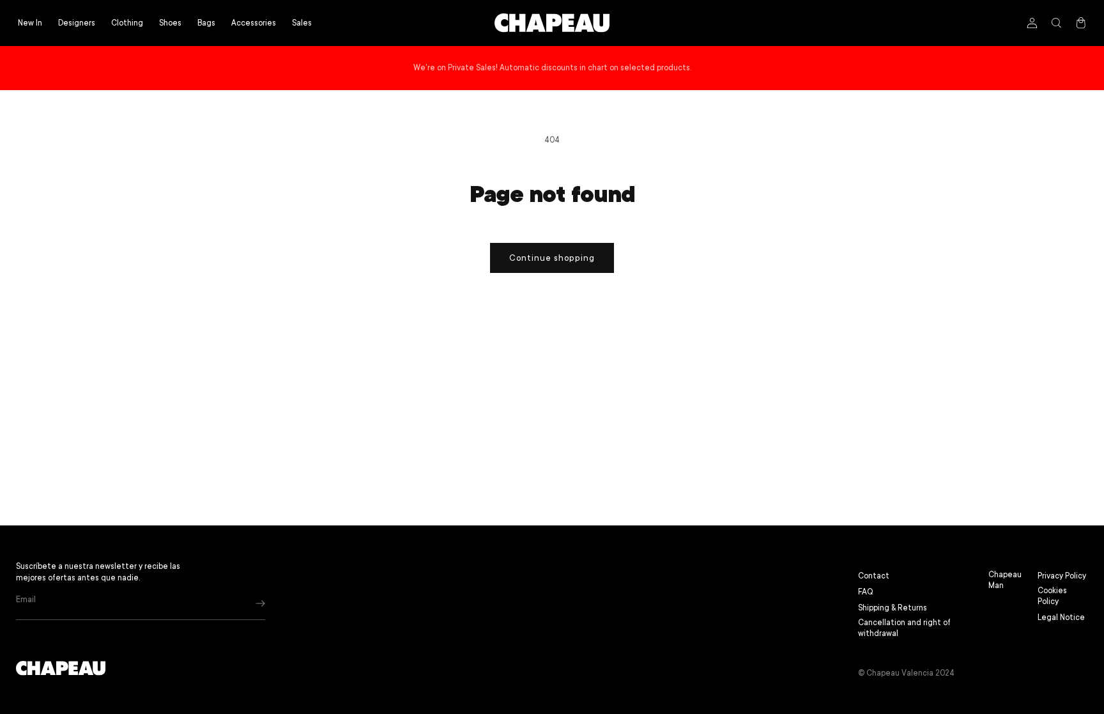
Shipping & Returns (892, 607)
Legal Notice (1061, 617)
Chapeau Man (1005, 580)
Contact (873, 575)
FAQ (865, 591)
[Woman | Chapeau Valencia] (552, 23)
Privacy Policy (1062, 575)
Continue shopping (552, 258)
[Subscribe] (260, 603)
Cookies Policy (1052, 596)
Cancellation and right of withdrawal (904, 628)
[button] (127, 23)
